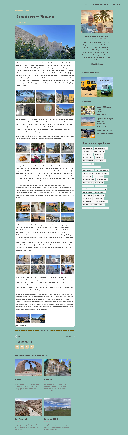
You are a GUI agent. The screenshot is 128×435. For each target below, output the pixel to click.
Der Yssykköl (21, 419)
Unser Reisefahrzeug (99, 4)
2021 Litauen (99, 154)
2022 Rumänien (102, 179)
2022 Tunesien (101, 185)
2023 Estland (87, 192)
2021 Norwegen (88, 157)
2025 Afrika (87, 204)
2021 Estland (87, 151)
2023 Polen (87, 198)
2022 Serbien (99, 182)
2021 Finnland (99, 151)
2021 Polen (99, 157)
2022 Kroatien (98, 176)
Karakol (48, 379)
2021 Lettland (87, 154)
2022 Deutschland (102, 170)
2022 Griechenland (102, 173)
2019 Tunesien (87, 148)
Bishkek (19, 379)
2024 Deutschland (101, 201)
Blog (86, 4)
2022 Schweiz (87, 182)
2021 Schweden (88, 160)
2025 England (99, 204)
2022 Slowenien (88, 185)
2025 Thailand (87, 207)
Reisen (27, 11)
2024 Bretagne (88, 201)
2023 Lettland (87, 195)
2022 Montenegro (88, 179)
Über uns (115, 4)
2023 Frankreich (99, 192)
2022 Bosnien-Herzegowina (91, 167)
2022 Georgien (88, 173)
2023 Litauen (99, 195)
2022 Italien (87, 176)
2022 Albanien (100, 160)
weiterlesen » (20, 393)
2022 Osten (19, 11)
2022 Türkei (87, 189)
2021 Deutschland (101, 148)
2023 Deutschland (100, 189)
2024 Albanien (98, 198)
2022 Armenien (88, 164)
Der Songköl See (52, 419)
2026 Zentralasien (101, 207)
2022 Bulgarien (88, 170)
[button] (17, 347)
